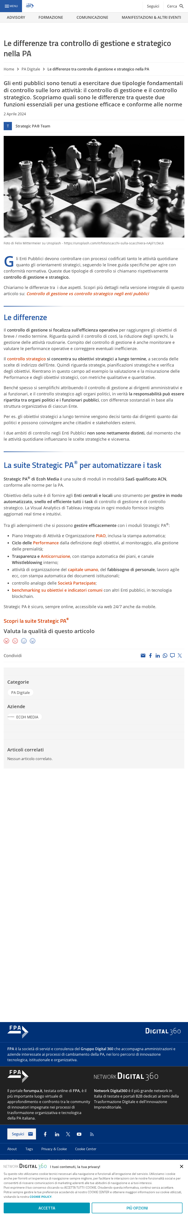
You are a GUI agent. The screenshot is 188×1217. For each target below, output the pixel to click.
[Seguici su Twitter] (68, 1134)
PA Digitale (31, 69)
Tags (29, 1149)
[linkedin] (157, 655)
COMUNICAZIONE (92, 17)
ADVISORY (16, 17)
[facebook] (150, 655)
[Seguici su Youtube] (79, 1134)
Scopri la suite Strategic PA (35, 621)
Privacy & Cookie (54, 1149)
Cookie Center (85, 1149)
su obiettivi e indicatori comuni (71, 590)
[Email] (143, 655)
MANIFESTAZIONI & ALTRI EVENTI (151, 17)
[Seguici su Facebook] (45, 1134)
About (12, 1149)
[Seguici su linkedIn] (57, 1134)
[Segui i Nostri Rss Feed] (91, 1134)
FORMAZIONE (51, 17)
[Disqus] (94, 834)
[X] (179, 655)
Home (9, 69)
